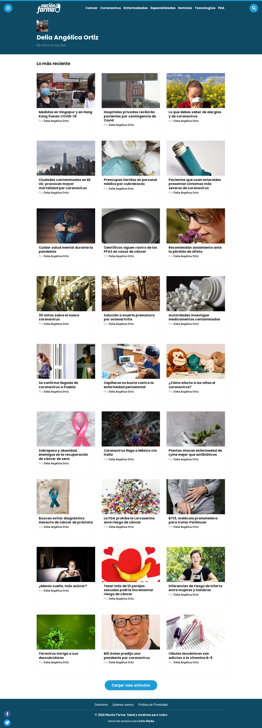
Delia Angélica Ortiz (56, 120)
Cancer (92, 8)
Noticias (185, 8)
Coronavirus (110, 8)
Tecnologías (205, 8)
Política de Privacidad (153, 705)
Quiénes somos (123, 705)
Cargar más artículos (131, 685)
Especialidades (162, 8)
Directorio (101, 705)
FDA (221, 8)
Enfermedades (136, 8)
